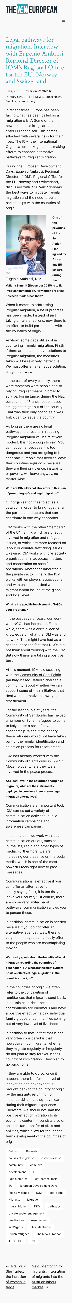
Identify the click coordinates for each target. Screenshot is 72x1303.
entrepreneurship (46, 1178)
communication (51, 1158)
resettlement (39, 1220)
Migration (33, 1199)
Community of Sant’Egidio (40, 675)
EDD (36, 1172)
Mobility (11, 101)
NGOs (37, 1206)
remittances (16, 1220)
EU (10, 1185)
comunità (36, 1165)
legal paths (56, 1192)
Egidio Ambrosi (18, 1178)
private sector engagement (26, 1213)
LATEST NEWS (33, 96)
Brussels (31, 1151)
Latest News (53, 96)
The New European (48, 1234)
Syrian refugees (19, 1234)
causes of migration (21, 1158)
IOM (25, 141)
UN (33, 1241)
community (16, 1165)
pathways (54, 1206)
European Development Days (38, 1185)
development (17, 1172)
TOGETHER (16, 1241)
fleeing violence (19, 1192)
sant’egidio (16, 1227)
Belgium (14, 1151)
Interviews (15, 96)
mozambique (17, 1206)
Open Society (26, 101)
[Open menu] (63, 20)
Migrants (14, 1199)
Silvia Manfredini (40, 91)
